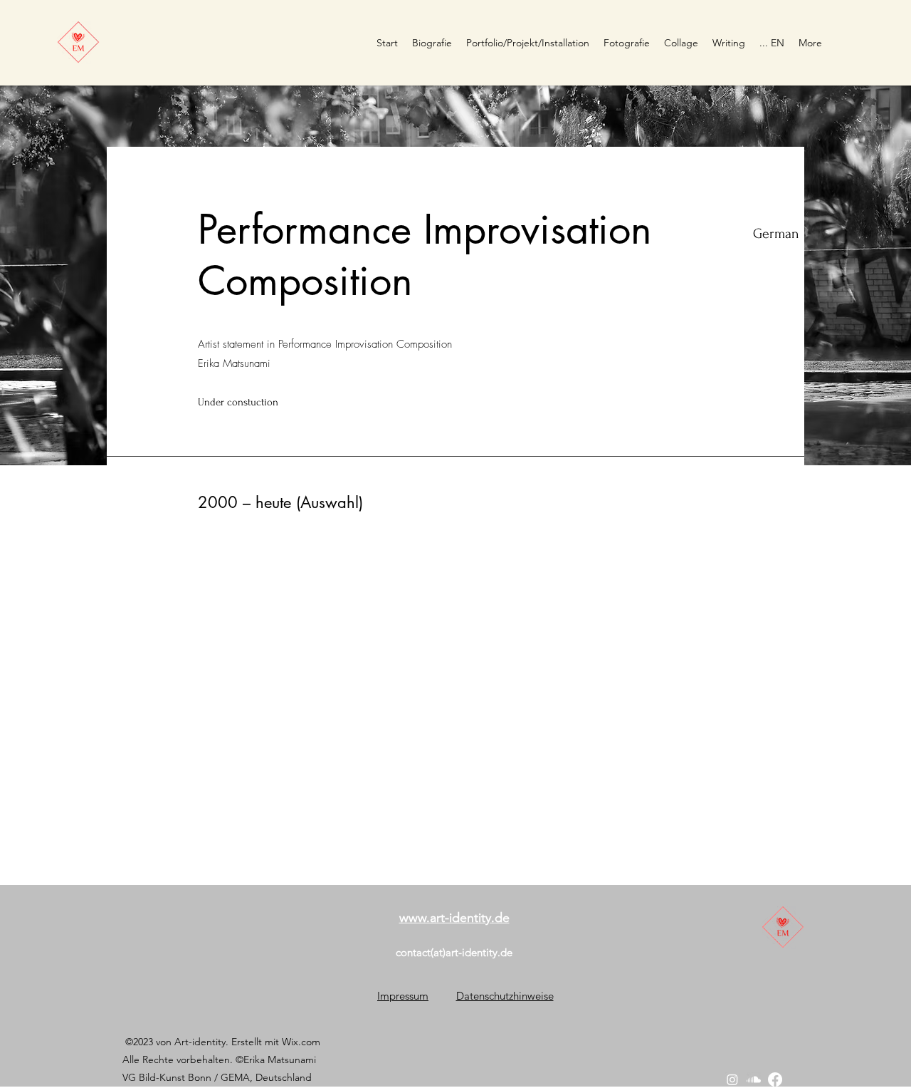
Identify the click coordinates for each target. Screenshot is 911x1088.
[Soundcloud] (754, 1079)
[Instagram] (732, 1079)
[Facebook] (775, 1079)
